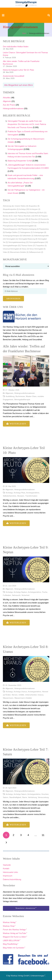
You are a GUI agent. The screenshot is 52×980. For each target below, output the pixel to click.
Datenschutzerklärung (12, 879)
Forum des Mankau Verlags (14, 929)
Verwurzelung (43, 797)
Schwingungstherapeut (12, 236)
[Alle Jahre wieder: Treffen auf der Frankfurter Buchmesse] (26, 371)
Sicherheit (25, 595)
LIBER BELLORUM (11, 940)
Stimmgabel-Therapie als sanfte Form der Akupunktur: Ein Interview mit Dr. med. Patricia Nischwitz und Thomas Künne (27, 124)
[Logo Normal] (26, 4)
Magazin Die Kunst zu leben (14, 937)
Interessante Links (10, 872)
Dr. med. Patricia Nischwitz (22, 216)
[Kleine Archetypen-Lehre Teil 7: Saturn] (26, 771)
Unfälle (21, 695)
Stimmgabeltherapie (12, 246)
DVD (37, 216)
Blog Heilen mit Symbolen (13, 948)
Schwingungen (39, 232)
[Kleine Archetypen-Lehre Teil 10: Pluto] (26, 470)
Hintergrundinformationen (13, 108)
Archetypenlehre (10, 213)
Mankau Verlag (9, 922)
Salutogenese (26, 232)
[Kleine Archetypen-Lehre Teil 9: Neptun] (26, 569)
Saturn (5, 797)
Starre (24, 797)
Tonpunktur (41, 246)
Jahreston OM (24, 219)
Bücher (6, 216)
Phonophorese (10, 226)
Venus (25, 249)
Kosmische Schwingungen (22, 222)
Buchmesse (20, 396)
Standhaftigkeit (15, 797)
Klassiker (35, 219)
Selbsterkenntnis (9, 496)
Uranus (40, 695)
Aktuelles (6, 97)
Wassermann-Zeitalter (19, 252)
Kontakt (6, 868)
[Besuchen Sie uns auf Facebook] (26, 959)
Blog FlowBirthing (10, 944)
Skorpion (20, 496)
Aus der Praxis (9, 105)
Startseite (7, 865)
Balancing (34, 213)
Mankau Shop (8, 926)
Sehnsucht (16, 595)
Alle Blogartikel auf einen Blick (18, 85)
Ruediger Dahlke (12, 232)
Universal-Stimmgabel (12, 249)
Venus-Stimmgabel (37, 249)
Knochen (45, 794)
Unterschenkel (31, 695)
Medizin (45, 222)
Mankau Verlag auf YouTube (14, 933)
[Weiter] (6, 842)
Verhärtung (32, 797)
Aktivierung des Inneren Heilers (15, 206)
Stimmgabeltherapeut (38, 242)
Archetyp (24, 209)
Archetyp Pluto (19, 493)
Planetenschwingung (30, 229)
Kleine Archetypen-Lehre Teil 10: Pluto (18, 70)
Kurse (36, 222)
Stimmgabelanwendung (18, 242)
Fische (44, 592)
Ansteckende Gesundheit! (13, 76)
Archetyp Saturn (20, 794)
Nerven (15, 695)
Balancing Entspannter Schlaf (20, 161)
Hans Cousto (11, 219)
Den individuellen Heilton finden (15, 46)
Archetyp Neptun (20, 592)
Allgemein (7, 101)
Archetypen (34, 209)
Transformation (31, 496)
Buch (43, 213)
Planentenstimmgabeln (26, 226)
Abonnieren (13, 299)
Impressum (7, 876)
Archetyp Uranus (20, 692)
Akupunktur (34, 206)
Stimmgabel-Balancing (28, 239)
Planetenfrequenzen (12, 229)
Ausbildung (23, 213)
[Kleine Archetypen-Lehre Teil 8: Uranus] (26, 669)
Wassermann (8, 698)
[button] (3, 15)
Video (6, 252)
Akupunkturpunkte (11, 209)
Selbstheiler (27, 236)
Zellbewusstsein (36, 252)
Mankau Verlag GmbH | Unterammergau (27, 976)
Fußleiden (7, 595)
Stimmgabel (12, 239)
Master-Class (31, 396)
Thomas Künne (28, 246)
